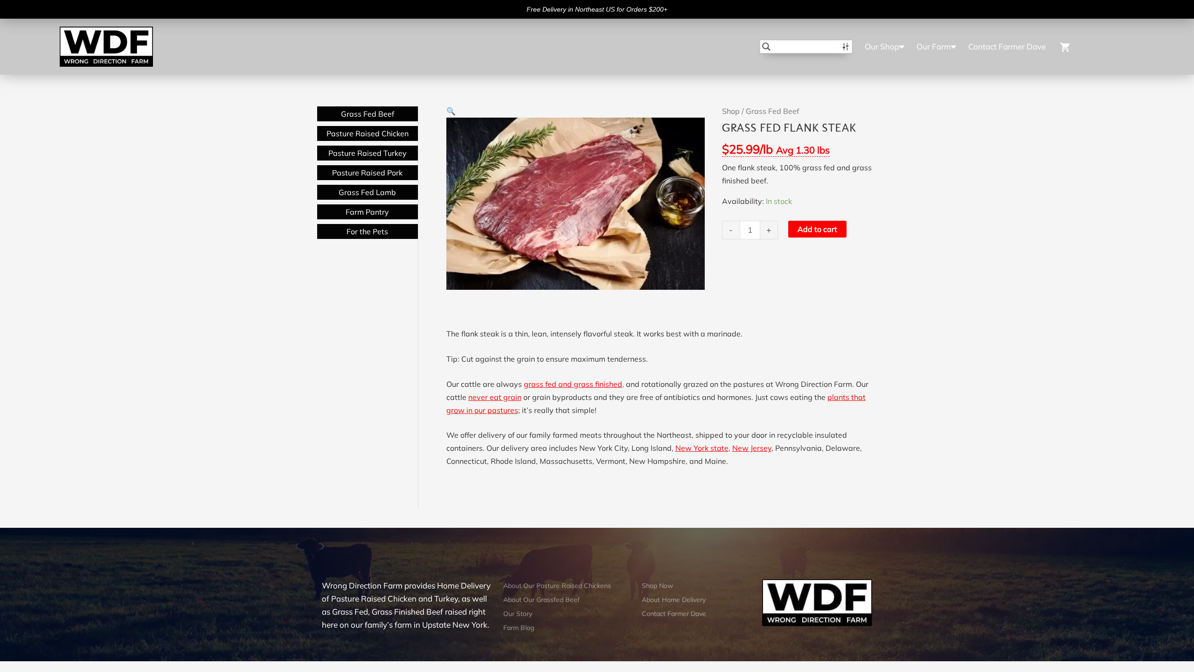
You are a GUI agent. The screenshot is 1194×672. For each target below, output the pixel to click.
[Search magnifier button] (766, 46)
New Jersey (751, 448)
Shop (731, 111)
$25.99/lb (776, 148)
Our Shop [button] (882, 46)
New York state (702, 448)
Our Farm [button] (933, 46)
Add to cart (817, 229)
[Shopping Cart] (1090, 46)
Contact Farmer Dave (1007, 46)
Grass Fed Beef (772, 111)
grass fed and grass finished (573, 384)
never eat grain (494, 397)
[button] (451, 111)
